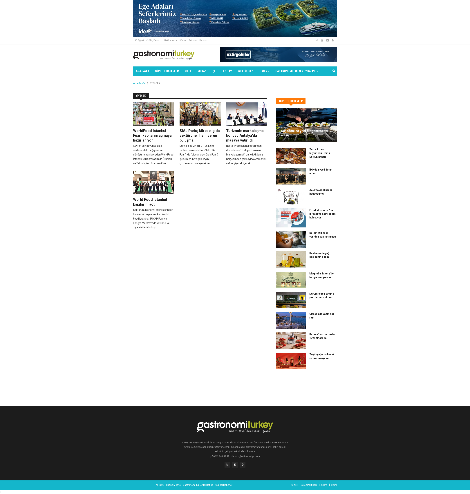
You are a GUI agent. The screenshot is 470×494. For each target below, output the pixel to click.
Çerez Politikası (309, 485)
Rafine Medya (173, 485)
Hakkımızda (170, 40)
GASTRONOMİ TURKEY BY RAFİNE (296, 71)
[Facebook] (317, 40)
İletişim (203, 40)
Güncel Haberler (167, 71)
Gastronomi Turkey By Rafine (198, 485)
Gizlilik (294, 485)
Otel (188, 71)
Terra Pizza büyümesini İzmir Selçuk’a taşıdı (319, 153)
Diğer (264, 71)
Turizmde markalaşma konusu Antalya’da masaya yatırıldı (245, 135)
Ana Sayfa (142, 71)
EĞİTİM (227, 71)
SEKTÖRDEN (246, 71)
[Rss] (227, 465)
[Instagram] (322, 40)
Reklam (193, 40)
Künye (183, 40)
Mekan (202, 71)
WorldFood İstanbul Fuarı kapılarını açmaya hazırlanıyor (152, 135)
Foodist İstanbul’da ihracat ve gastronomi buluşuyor (322, 214)
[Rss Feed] (333, 40)
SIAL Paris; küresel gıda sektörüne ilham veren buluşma (200, 135)
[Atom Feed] (327, 40)
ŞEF (215, 71)
